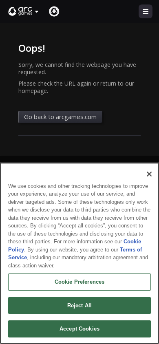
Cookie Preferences (79, 282)
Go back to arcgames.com (60, 116)
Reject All (79, 305)
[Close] (149, 174)
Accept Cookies (79, 329)
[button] (24, 11)
